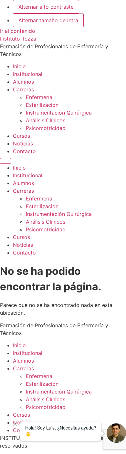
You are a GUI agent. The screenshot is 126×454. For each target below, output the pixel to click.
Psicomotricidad (46, 128)
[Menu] (5, 161)
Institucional (27, 74)
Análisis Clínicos (45, 120)
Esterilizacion (42, 105)
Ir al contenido (17, 31)
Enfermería (39, 97)
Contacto (24, 151)
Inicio (19, 66)
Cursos (21, 136)
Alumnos (23, 82)
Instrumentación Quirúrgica (59, 112)
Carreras (23, 89)
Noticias (23, 143)
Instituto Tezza (18, 38)
